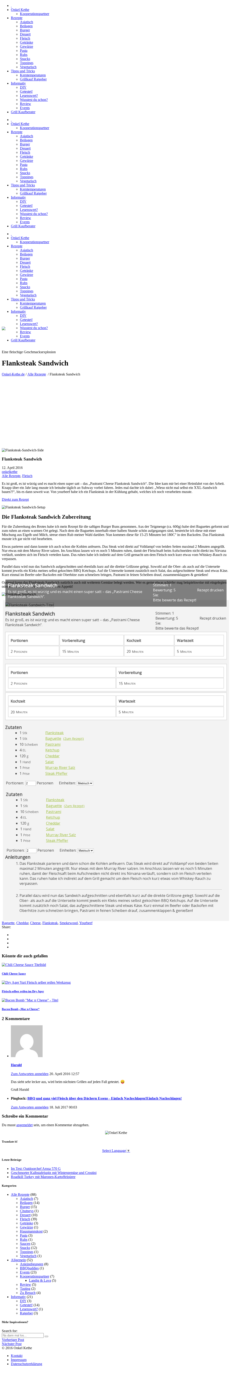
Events (25, 1272)
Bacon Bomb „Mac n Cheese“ (21, 1009)
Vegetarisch (28, 1256)
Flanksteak (54, 732)
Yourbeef (85, 923)
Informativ (18, 1297)
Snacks (25, 1248)
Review (25, 1284)
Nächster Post (12, 1344)
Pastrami (52, 744)
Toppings (26, 1252)
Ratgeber (26, 1313)
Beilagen (26, 1203)
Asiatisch (26, 1199)
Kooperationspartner (34, 1276)
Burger (25, 1207)
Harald (16, 1065)
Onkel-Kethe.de (13, 374)
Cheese (35, 923)
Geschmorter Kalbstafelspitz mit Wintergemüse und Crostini (54, 1173)
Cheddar (52, 755)
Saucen (25, 1244)
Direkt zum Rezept (15, 499)
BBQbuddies (29, 1268)
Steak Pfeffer (56, 773)
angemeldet (24, 1125)
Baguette (53, 738)
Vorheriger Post (13, 1340)
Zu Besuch (28, 1293)
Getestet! (26, 1305)
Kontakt (16, 1356)
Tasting (25, 1289)
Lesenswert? (29, 1309)
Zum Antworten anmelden (29, 1074)
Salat (49, 761)
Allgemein (18, 1260)
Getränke (26, 1223)
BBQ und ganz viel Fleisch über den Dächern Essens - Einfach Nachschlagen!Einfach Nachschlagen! (104, 1098)
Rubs (23, 1239)
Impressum (19, 1360)
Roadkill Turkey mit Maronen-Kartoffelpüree (43, 1177)
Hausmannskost (31, 1231)
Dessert (25, 1215)
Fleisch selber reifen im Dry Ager (23, 991)
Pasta (23, 1235)
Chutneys (27, 1211)
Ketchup (52, 750)
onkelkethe (9, 472)
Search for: (9, 1331)
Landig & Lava (40, 1280)
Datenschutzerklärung (26, 1364)
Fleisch (27, 476)
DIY (23, 1301)
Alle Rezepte (36, 374)
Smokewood (69, 923)
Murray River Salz (60, 767)
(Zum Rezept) (73, 738)
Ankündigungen (31, 1264)
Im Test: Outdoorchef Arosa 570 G (36, 1169)
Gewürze (26, 1227)
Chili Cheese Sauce (14, 973)
